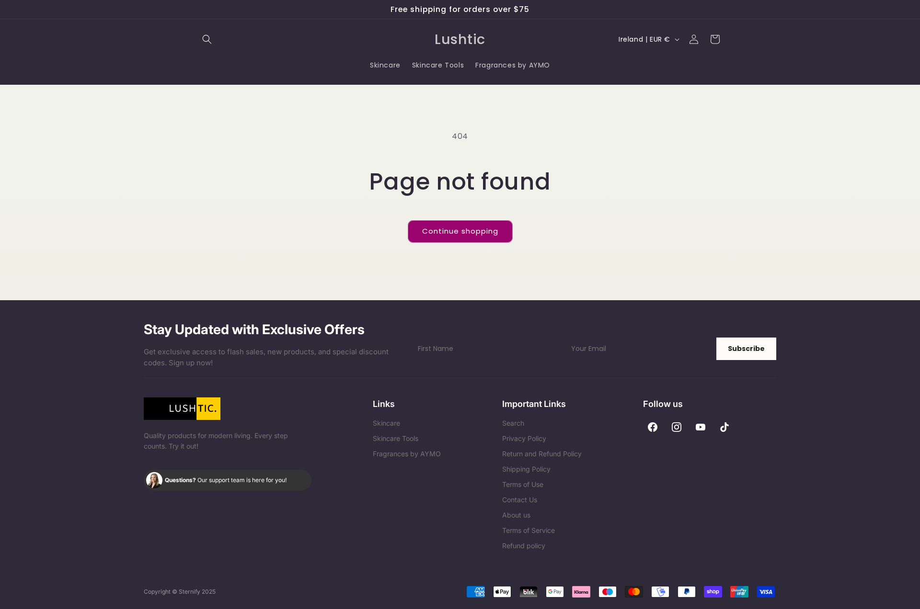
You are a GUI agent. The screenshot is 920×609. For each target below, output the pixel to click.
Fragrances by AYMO (407, 454)
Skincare (386, 423)
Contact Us (519, 500)
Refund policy (523, 545)
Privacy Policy (524, 438)
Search (513, 423)
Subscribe (746, 348)
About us (516, 515)
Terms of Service (528, 530)
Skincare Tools (395, 438)
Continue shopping (460, 231)
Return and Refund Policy (542, 454)
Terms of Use (522, 484)
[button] (207, 39)
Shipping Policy (526, 469)
